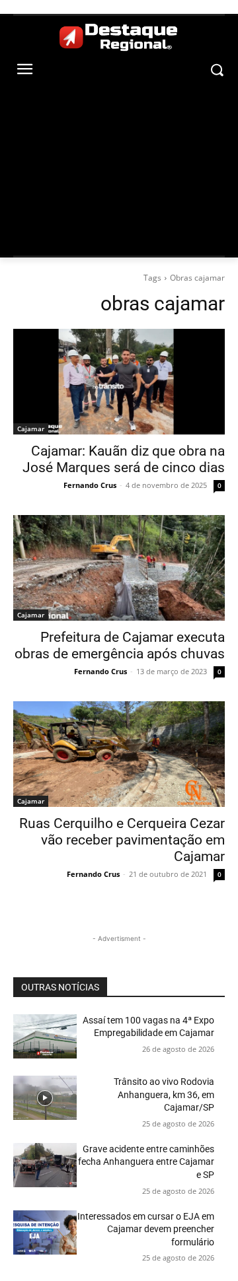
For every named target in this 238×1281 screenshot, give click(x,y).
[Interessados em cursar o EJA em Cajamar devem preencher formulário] (45, 1232)
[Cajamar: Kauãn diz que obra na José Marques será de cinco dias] (119, 381)
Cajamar (30, 428)
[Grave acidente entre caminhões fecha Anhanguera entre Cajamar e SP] (45, 1165)
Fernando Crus (89, 485)
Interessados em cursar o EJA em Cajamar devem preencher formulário (145, 1229)
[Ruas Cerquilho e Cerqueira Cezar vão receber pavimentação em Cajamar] (119, 754)
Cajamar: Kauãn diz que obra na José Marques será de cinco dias (123, 459)
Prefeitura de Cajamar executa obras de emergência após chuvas (120, 645)
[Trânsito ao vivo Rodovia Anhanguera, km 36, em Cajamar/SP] (45, 1098)
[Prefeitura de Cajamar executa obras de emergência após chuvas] (119, 568)
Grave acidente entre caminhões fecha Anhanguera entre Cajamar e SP (146, 1162)
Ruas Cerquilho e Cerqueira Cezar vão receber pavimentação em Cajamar (122, 839)
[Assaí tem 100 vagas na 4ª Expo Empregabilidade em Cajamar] (45, 1036)
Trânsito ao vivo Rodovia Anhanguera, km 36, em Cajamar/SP (164, 1094)
